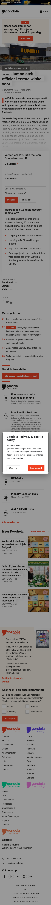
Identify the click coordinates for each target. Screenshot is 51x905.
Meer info (13, 467)
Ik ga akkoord (36, 467)
